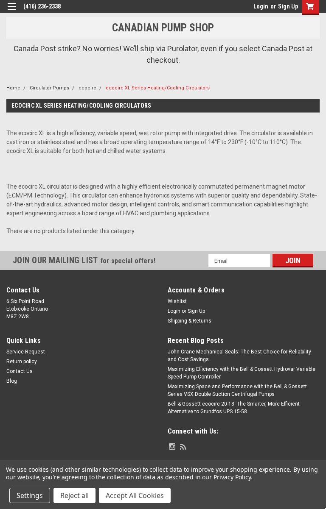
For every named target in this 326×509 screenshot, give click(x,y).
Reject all (74, 495)
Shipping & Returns (189, 321)
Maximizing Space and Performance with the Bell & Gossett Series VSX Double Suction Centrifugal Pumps (237, 390)
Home (13, 88)
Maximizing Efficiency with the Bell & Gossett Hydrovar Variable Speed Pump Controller (241, 373)
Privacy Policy (232, 477)
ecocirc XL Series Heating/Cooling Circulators (158, 88)
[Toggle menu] (11, 11)
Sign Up (288, 6)
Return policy (21, 361)
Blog (11, 381)
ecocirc (87, 88)
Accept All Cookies (135, 495)
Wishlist (177, 301)
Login (260, 6)
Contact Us (19, 371)
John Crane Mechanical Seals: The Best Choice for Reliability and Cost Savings (239, 355)
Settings (30, 495)
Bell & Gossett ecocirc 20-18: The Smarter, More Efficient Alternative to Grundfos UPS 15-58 (234, 407)
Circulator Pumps (49, 88)
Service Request (25, 352)
